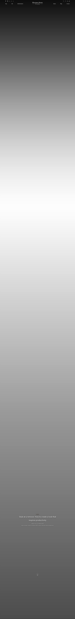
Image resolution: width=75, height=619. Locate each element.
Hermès (37, 514)
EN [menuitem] (9, 1)
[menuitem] (9, 1)
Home (22, 525)
